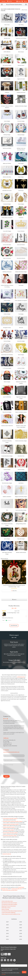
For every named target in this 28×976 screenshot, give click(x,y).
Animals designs (7, 79)
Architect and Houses (21, 92)
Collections (21, 217)
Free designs (21, 314)
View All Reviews (14, 625)
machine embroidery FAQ (16, 888)
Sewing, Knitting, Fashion (21, 523)
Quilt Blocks (21, 483)
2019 (7, 933)
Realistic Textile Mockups (21, 552)
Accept (24, 972)
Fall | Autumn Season (7, 65)
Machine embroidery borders (9, 827)
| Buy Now (14, 590)
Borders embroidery (7, 177)
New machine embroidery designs (10, 835)
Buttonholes (21, 190)
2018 (20, 933)
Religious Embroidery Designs (21, 496)
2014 (20, 939)
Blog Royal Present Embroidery (9, 906)
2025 (7, 924)
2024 (20, 924)
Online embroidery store (7, 901)
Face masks (21, 285)
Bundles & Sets (7, 38)
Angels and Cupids (21, 79)
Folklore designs (7, 314)
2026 (20, 922)
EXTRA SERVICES (7, 51)
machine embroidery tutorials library (9, 890)
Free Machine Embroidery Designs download (12, 911)
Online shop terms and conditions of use (11, 914)
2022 (20, 927)
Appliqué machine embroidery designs (11, 824)
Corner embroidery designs (8, 829)
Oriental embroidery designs (21, 440)
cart (26, 1)
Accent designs (7, 121)
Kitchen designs (7, 381)
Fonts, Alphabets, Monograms (21, 300)
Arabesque (7, 92)
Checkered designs (7, 204)
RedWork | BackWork (7, 496)
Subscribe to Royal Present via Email (8, 963)
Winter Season (21, 51)
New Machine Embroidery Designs (9, 902)
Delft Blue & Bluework (7, 271)
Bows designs (21, 177)
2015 (7, 939)
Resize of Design (5, 909)
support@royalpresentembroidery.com (11, 752)
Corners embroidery (7, 244)
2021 (7, 930)
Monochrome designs (7, 412)
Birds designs (21, 163)
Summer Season (21, 65)
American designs (21, 121)
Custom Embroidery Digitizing (8, 912)
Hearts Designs (21, 354)
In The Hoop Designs (7, 368)
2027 (7, 922)
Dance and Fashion (21, 244)
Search (14, 599)
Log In (4, 1)
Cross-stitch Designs (7, 231)
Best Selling (21, 24)
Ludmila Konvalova (21, 676)
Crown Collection (21, 231)
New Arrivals (7, 24)
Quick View (14, 572)
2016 (20, 936)
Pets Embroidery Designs (7, 483)
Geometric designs (21, 341)
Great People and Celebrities (7, 354)
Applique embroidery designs (21, 106)
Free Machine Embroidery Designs (9, 904)
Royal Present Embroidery (14, 4)
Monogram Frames (7, 327)
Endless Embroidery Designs (21, 271)
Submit (6, 776)
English (19, 1)
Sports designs (7, 538)
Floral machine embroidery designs (10, 818)
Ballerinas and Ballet (7, 148)
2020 (20, 930)
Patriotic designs (21, 469)
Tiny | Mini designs (21, 538)
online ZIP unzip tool (7, 853)
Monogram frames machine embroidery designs (12, 821)
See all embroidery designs (21, 510)
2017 (7, 936)
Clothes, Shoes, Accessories (7, 217)
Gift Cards (21, 327)
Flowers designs (7, 300)
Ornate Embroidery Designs (7, 456)
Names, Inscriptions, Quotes (21, 412)
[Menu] (2, 4)
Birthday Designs (7, 134)
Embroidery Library (6, 907)
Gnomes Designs (7, 341)
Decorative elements (21, 258)
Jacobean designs (21, 368)
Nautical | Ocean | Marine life (7, 425)
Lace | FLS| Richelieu (7, 397)
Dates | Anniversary (7, 258)
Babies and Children (7, 163)
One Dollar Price (21, 456)
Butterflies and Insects (7, 190)
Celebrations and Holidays (21, 38)
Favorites (10, 1)
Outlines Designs (7, 469)
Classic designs (21, 204)
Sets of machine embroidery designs (10, 832)
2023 (7, 927)
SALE (7, 510)
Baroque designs (21, 134)
